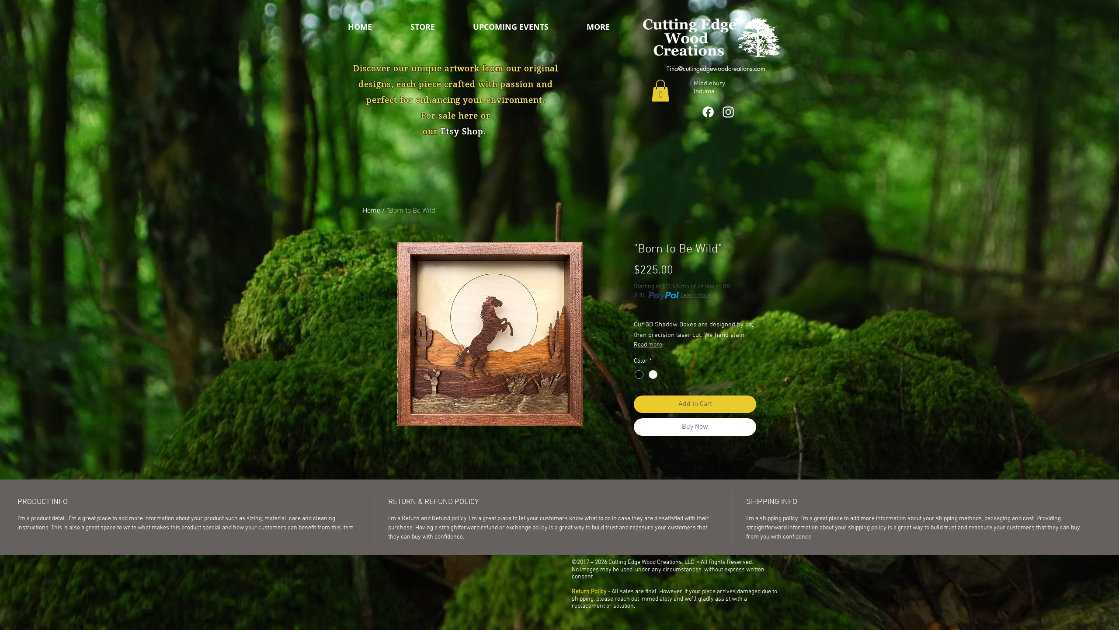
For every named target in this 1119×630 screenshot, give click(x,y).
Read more (648, 345)
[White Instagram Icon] (728, 112)
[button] (611, 27)
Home (371, 210)
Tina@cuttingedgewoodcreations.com (716, 68)
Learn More (696, 295)
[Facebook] (708, 112)
